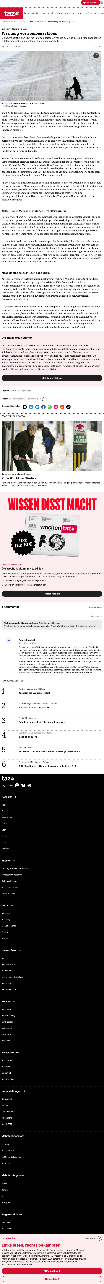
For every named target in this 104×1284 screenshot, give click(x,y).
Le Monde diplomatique (12, 1157)
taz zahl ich (6, 971)
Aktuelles (6, 913)
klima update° (7, 1022)
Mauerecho (7, 1028)
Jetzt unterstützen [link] (51, 378)
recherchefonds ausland (12, 977)
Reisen (5, 1184)
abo (3, 958)
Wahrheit (5, 848)
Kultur (4, 824)
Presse (5, 938)
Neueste (91, 607)
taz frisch (6, 1066)
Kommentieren (19, 399)
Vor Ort (5, 1105)
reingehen (6, 1040)
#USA (13, 391)
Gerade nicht (90, 1238)
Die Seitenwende (9, 926)
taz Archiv (6, 1163)
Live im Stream (8, 1111)
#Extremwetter (24, 391)
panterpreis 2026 (9, 989)
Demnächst (7, 1099)
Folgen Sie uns (7, 786)
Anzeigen (6, 1202)
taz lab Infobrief (8, 1079)
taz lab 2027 (7, 1124)
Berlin (4, 836)
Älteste (99, 607)
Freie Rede (6, 1034)
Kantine (5, 1190)
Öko (14, 22)
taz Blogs (6, 1144)
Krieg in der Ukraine (10, 887)
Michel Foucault (8, 893)
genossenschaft (9, 964)
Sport (4, 830)
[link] (39, 13)
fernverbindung (8, 1015)
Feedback (6, 1222)
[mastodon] (17, 787)
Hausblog (6, 919)
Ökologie (22, 22)
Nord (4, 842)
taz (8, 778)
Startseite (6, 22)
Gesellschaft (7, 817)
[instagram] (29, 787)
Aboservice (6, 1228)
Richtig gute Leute (10, 881)
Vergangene (7, 1118)
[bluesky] (23, 787)
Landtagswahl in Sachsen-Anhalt (16, 868)
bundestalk (6, 1009)
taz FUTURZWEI (8, 1151)
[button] (101, 2)
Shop (4, 1196)
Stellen (5, 932)
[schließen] (99, 1238)
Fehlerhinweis (32, 399)
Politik (4, 805)
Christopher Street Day (12, 875)
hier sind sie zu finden (86, 626)
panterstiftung (8, 983)
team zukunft (7, 1060)
